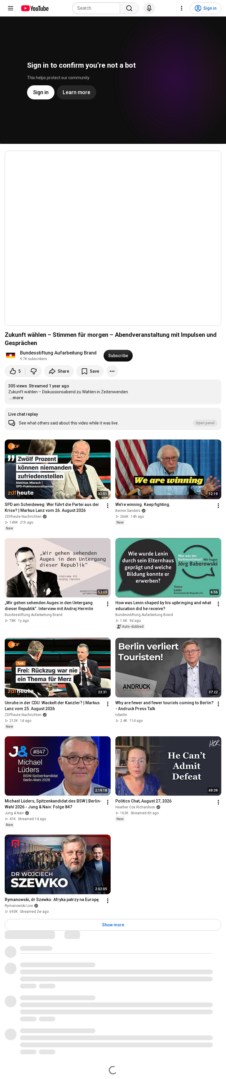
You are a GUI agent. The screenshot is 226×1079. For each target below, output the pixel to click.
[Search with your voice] (149, 8)
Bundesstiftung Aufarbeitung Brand (58, 353)
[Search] (129, 8)
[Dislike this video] (33, 371)
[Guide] (10, 8)
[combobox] (98, 8)
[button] (113, 419)
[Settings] (181, 8)
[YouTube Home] (34, 8)
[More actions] (112, 371)
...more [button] (16, 397)
